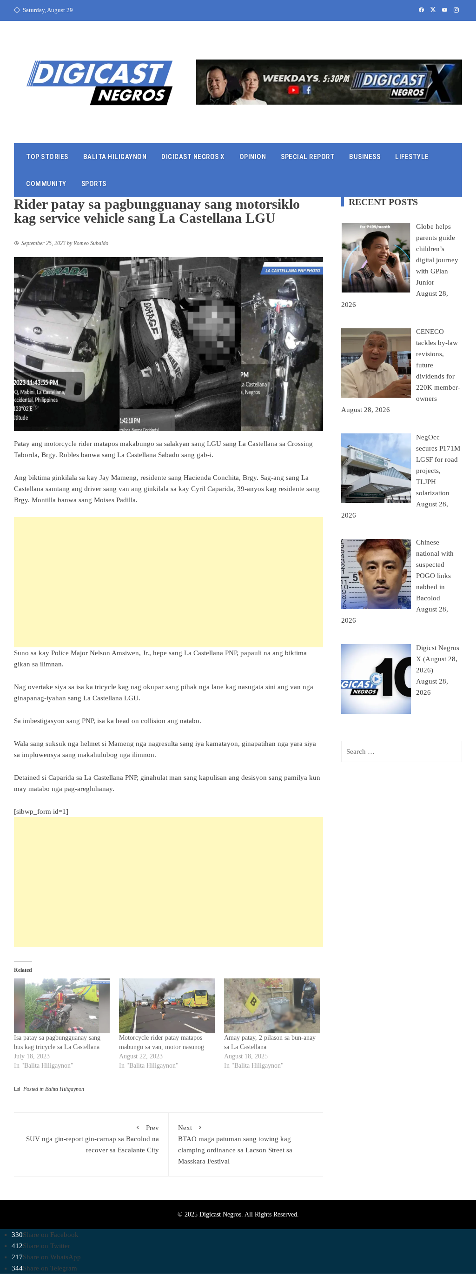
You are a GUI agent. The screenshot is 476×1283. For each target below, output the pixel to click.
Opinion (252, 157)
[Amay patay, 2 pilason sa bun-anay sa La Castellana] (272, 1005)
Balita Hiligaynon (115, 157)
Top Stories (47, 157)
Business (364, 157)
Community (46, 183)
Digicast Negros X (193, 157)
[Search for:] (401, 751)
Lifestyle (412, 157)
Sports (93, 183)
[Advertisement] (168, 582)
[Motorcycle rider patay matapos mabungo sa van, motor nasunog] (167, 1005)
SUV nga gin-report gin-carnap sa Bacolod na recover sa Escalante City (92, 1139)
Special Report (307, 157)
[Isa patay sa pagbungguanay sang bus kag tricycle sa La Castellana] (62, 1005)
